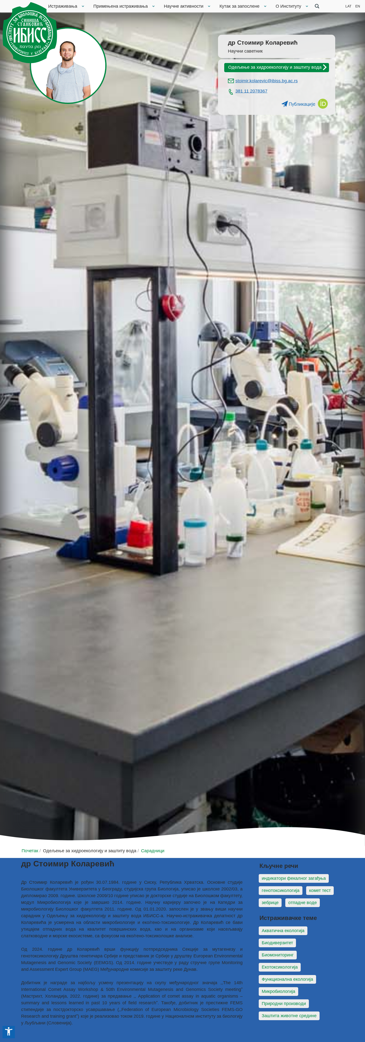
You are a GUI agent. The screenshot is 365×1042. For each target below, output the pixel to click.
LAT (348, 6)
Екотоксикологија (280, 967)
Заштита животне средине (289, 1015)
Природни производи (284, 1003)
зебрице (270, 902)
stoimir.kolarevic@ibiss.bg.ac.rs (266, 80)
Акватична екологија (283, 930)
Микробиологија (278, 991)
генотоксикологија (280, 890)
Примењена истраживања (120, 6)
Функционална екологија (287, 979)
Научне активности (183, 6)
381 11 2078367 (251, 91)
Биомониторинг (278, 954)
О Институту (288, 6)
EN (357, 6)
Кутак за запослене (239, 6)
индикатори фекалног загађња (294, 878)
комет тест (320, 890)
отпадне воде (302, 902)
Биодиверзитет (277, 942)
